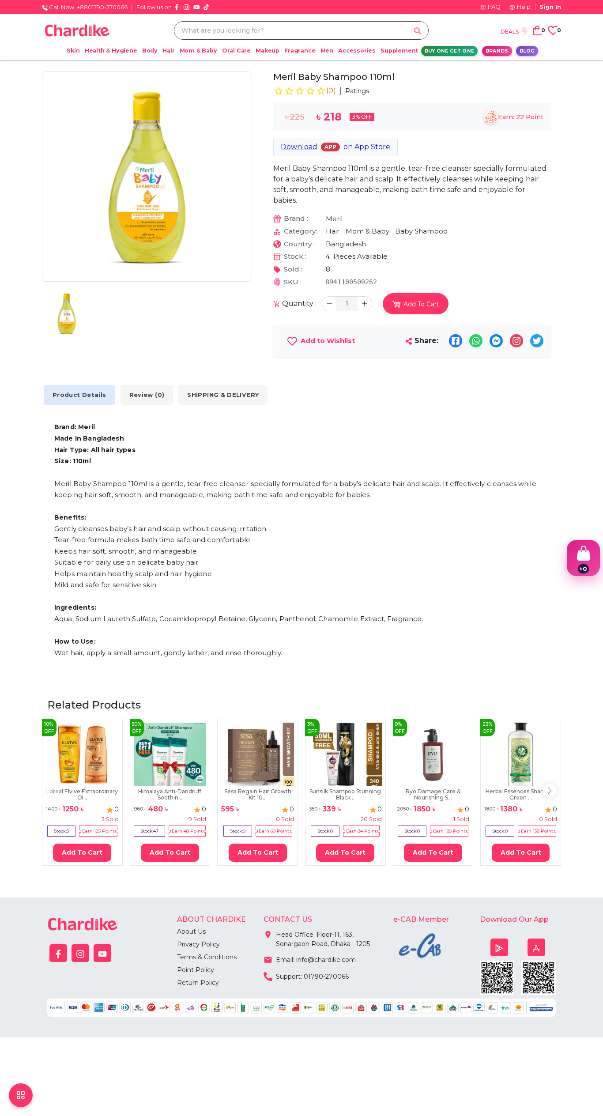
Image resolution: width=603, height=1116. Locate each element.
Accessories (357, 50)
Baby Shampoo (421, 231)
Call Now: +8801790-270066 (88, 7)
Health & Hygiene (111, 50)
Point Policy (195, 970)
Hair (168, 50)
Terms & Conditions (207, 957)
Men (326, 50)
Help (524, 6)
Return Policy (198, 983)
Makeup (267, 50)
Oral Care (236, 50)
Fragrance (299, 50)
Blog (527, 51)
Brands (497, 51)
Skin (73, 50)
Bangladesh (346, 244)
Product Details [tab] (79, 394)
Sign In (550, 6)
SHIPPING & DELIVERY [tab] (223, 394)
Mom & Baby (198, 50)
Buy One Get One (450, 51)
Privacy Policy (198, 944)
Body (150, 50)
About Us (191, 931)
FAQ (494, 6)
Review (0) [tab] (147, 394)
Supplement (399, 50)
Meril (334, 219)
